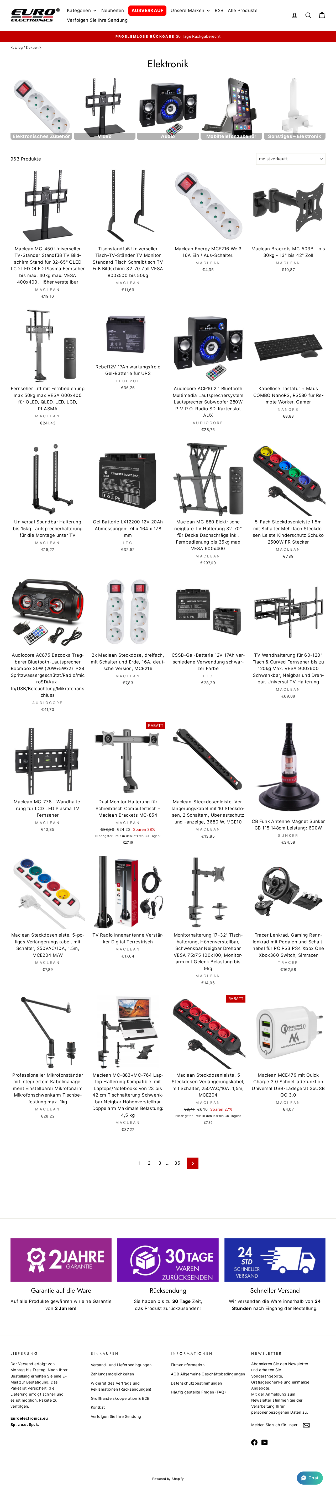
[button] (310, 1478)
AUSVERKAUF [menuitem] (147, 10)
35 (177, 1163)
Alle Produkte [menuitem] (243, 10)
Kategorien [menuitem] (79, 10)
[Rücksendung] (167, 1260)
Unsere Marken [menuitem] (187, 10)
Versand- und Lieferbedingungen (121, 1365)
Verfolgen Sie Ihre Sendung (116, 1416)
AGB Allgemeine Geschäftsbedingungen (208, 1374)
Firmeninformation (187, 1365)
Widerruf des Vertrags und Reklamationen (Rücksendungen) (121, 1386)
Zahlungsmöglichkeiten (112, 1374)
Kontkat (98, 1407)
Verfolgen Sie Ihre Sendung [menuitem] (97, 20)
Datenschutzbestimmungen (196, 1383)
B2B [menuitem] (219, 10)
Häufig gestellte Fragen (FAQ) (198, 1392)
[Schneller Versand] (275, 1260)
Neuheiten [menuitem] (112, 10)
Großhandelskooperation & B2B (120, 1398)
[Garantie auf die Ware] (61, 1260)
